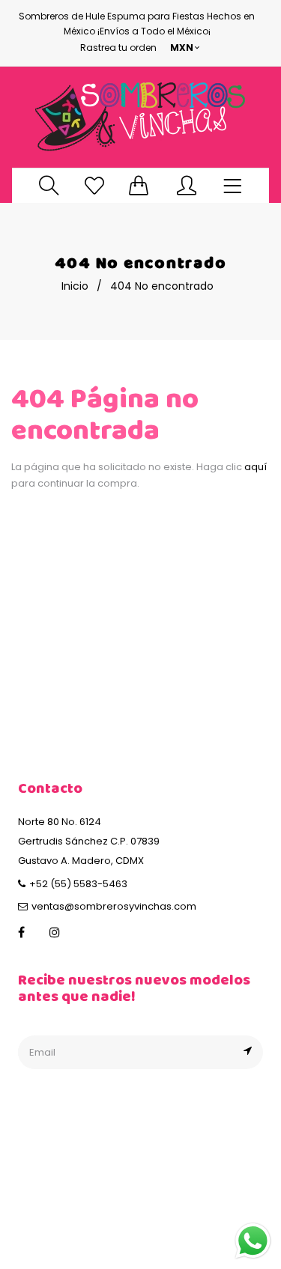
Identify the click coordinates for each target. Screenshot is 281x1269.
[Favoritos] (94, 185)
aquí (255, 467)
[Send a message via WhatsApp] (253, 1241)
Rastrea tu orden (118, 47)
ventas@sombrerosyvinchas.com (113, 906)
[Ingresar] (187, 185)
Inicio (74, 286)
